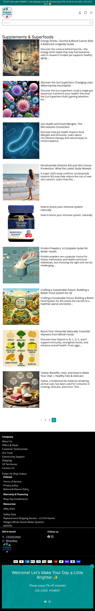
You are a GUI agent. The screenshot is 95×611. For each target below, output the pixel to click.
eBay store (9, 508)
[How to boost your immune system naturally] (21, 223)
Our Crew (7, 452)
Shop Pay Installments (15, 499)
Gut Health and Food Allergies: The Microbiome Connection (61, 125)
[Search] (90, 22)
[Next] (54, 420)
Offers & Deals (10, 445)
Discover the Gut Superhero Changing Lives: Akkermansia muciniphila (67, 84)
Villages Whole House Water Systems (23, 522)
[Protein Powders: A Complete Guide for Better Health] (21, 265)
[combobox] (47, 22)
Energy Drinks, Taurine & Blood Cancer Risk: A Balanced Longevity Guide (67, 42)
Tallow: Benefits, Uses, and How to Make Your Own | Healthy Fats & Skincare (65, 374)
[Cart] (85, 13)
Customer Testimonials (15, 449)
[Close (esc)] (92, 566)
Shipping (7, 460)
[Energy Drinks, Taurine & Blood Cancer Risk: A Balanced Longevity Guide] (21, 57)
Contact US (8, 468)
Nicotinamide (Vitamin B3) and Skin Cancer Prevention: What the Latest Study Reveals (66, 167)
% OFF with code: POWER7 (15, 1)
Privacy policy (10, 485)
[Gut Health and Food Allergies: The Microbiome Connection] (21, 140)
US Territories (9, 464)
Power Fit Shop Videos (14, 473)
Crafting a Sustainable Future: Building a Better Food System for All (65, 291)
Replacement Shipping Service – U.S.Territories (29, 518)
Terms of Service (12, 481)
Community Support (13, 456)
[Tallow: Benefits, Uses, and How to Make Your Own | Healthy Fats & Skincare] (21, 389)
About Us (7, 441)
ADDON (7, 525)
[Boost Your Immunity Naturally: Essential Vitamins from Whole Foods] (21, 348)
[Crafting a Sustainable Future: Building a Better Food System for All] (21, 306)
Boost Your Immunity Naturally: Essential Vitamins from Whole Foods (65, 333)
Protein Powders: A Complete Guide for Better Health (64, 250)
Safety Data (9, 514)
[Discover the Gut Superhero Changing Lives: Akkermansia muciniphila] (21, 99)
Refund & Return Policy (16, 489)
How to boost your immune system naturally (62, 208)
